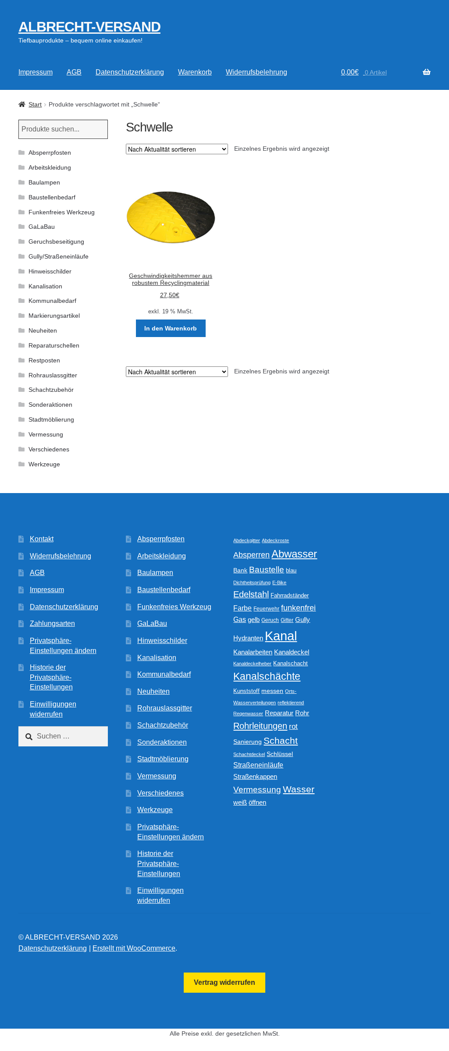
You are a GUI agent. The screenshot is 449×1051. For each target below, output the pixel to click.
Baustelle (266, 569)
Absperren (251, 554)
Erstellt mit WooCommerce (134, 948)
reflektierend (291, 702)
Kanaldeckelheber (252, 663)
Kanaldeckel (291, 652)
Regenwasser (248, 713)
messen (272, 690)
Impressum (35, 72)
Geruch (270, 620)
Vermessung (46, 434)
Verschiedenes (49, 449)
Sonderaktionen (50, 404)
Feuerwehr (266, 609)
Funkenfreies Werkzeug (62, 212)
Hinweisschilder (50, 271)
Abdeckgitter (246, 540)
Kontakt (41, 539)
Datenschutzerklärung (130, 72)
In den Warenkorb (170, 328)
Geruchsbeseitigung (56, 241)
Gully (302, 619)
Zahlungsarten (52, 623)
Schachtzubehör (51, 389)
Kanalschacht (290, 663)
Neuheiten (43, 330)
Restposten (44, 360)
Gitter (287, 620)
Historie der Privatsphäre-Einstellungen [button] (51, 677)
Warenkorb (195, 72)
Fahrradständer (290, 596)
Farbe (242, 608)
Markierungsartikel (54, 315)
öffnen (257, 802)
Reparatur (279, 713)
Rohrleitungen (260, 726)
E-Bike (279, 582)
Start (35, 104)
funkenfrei (298, 608)
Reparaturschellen (54, 345)
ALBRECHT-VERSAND (89, 27)
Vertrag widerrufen (224, 982)
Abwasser (294, 554)
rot (293, 726)
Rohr (302, 713)
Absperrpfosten (50, 152)
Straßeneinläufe (258, 765)
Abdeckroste (275, 540)
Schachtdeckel (249, 754)
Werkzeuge (44, 464)
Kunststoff (246, 691)
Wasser (298, 789)
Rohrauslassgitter (53, 375)
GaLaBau (42, 226)
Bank (240, 570)
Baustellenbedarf (52, 197)
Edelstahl (251, 594)
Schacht (281, 740)
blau (291, 570)
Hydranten (248, 638)
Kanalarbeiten (252, 652)
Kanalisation (45, 286)
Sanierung (247, 742)
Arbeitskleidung (50, 167)
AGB (74, 72)
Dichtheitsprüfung (252, 582)
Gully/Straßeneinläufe (59, 256)
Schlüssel (280, 754)
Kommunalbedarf (52, 300)
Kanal (281, 635)
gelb (254, 619)
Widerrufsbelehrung (256, 72)
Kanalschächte (266, 676)
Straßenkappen (255, 776)
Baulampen (44, 182)
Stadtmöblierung (51, 419)
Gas (239, 619)
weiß (240, 802)
